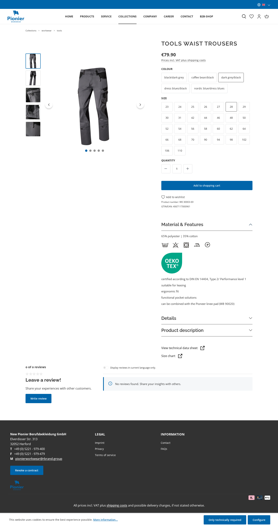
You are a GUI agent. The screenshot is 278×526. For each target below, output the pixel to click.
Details (168, 318)
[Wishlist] (251, 16)
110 (180, 150)
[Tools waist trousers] (95, 104)
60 (218, 128)
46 (218, 117)
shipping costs (117, 505)
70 (192, 139)
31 (179, 117)
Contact (165, 443)
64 (244, 128)
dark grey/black (231, 77)
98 (231, 139)
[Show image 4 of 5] (99, 151)
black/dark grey (174, 77)
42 (192, 117)
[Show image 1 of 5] (86, 151)
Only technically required (225, 520)
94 (218, 139)
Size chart (168, 356)
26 (205, 106)
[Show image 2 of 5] (90, 151)
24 (179, 106)
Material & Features (182, 224)
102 (244, 139)
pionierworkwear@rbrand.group (38, 459)
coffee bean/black (202, 77)
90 (205, 139)
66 (167, 139)
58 (205, 128)
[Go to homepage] (16, 16)
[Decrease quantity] (165, 168)
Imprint (99, 443)
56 (192, 128)
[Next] (140, 104)
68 (179, 139)
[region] (86, 104)
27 (218, 106)
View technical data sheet (179, 348)
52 (167, 128)
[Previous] (49, 104)
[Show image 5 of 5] (103, 151)
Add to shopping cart (206, 185)
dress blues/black (175, 88)
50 (244, 117)
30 (167, 117)
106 (167, 150)
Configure (259, 520)
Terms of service (105, 455)
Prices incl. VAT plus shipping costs (183, 60)
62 (231, 128)
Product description (182, 330)
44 (205, 117)
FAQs (164, 449)
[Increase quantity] (187, 168)
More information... (105, 519)
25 (192, 106)
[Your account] (259, 16)
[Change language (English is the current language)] (263, 5)
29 (244, 106)
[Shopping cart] (266, 16)
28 (231, 106)
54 (179, 128)
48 (231, 117)
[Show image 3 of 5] (94, 151)
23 (167, 106)
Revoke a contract (26, 470)
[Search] (244, 16)
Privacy (99, 449)
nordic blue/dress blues (209, 88)
